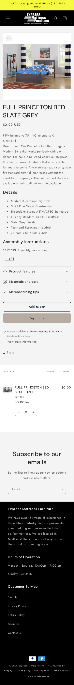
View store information (22, 342)
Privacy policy (41, 670)
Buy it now (37, 318)
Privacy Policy (17, 606)
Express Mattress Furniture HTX (35, 665)
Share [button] (10, 352)
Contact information (38, 676)
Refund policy (23, 670)
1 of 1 (10, 259)
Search (12, 597)
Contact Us (15, 633)
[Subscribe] (61, 489)
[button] (8, 18)
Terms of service (61, 670)
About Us (14, 624)
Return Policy (16, 615)
